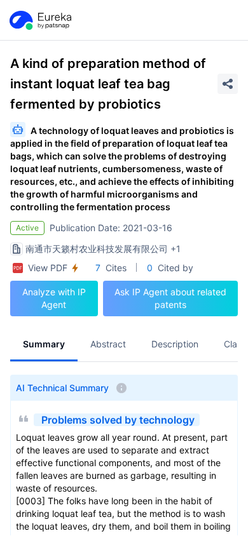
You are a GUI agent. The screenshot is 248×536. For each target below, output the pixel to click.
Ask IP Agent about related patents (170, 298)
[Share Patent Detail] (227, 84)
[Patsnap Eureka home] (39, 20)
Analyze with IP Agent (54, 298)
